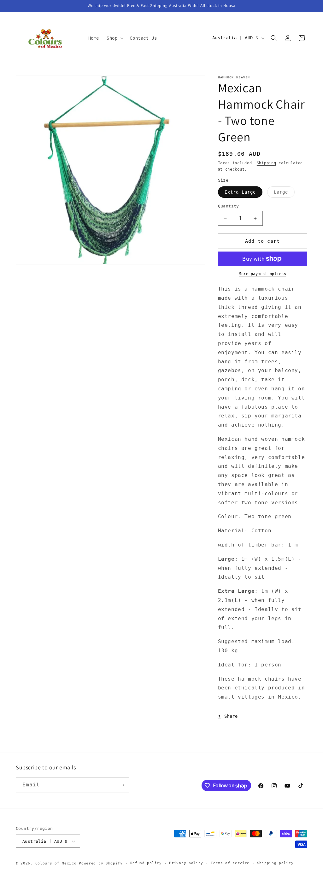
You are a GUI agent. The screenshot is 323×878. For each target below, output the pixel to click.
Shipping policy (275, 863)
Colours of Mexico (56, 863)
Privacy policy (186, 863)
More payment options (262, 274)
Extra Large (240, 192)
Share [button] (231, 716)
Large (284, 193)
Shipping (266, 163)
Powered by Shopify (101, 863)
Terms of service (230, 863)
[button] (114, 38)
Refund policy (146, 863)
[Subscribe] (122, 785)
